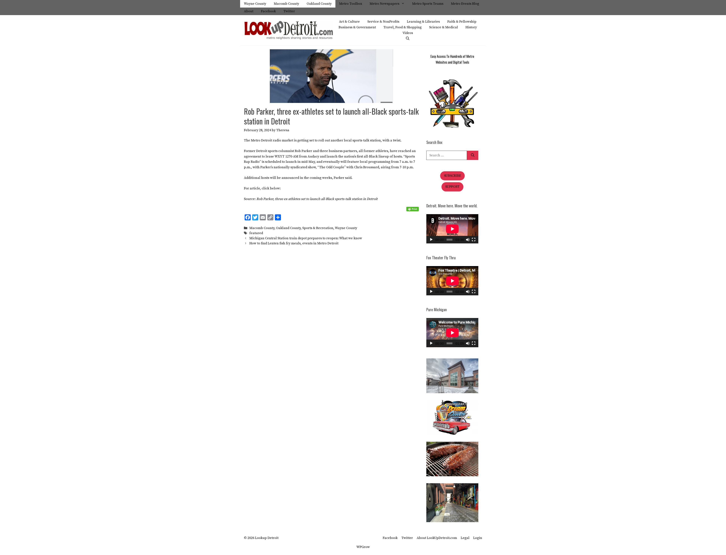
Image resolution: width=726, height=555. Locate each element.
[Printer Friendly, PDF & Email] (412, 209)
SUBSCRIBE (452, 176)
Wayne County (255, 4)
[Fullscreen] (473, 240)
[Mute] (468, 240)
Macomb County (286, 4)
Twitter (289, 11)
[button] (407, 39)
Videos (408, 33)
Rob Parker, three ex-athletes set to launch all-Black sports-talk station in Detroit (317, 199)
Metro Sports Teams (427, 4)
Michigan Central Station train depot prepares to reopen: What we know (305, 238)
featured (256, 233)
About (248, 11)
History (471, 27)
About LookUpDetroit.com (437, 538)
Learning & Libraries (423, 21)
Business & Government (357, 27)
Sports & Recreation (317, 228)
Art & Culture (349, 21)
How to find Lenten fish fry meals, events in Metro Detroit (293, 243)
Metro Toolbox (350, 4)
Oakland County (319, 4)
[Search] (472, 155)
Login (477, 538)
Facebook (268, 11)
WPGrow (363, 547)
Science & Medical (443, 27)
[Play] (431, 240)
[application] (452, 228)
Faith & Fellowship (461, 21)
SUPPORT (452, 186)
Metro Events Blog (465, 4)
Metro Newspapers (384, 4)
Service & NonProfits (383, 21)
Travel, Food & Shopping (402, 27)
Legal (465, 538)
